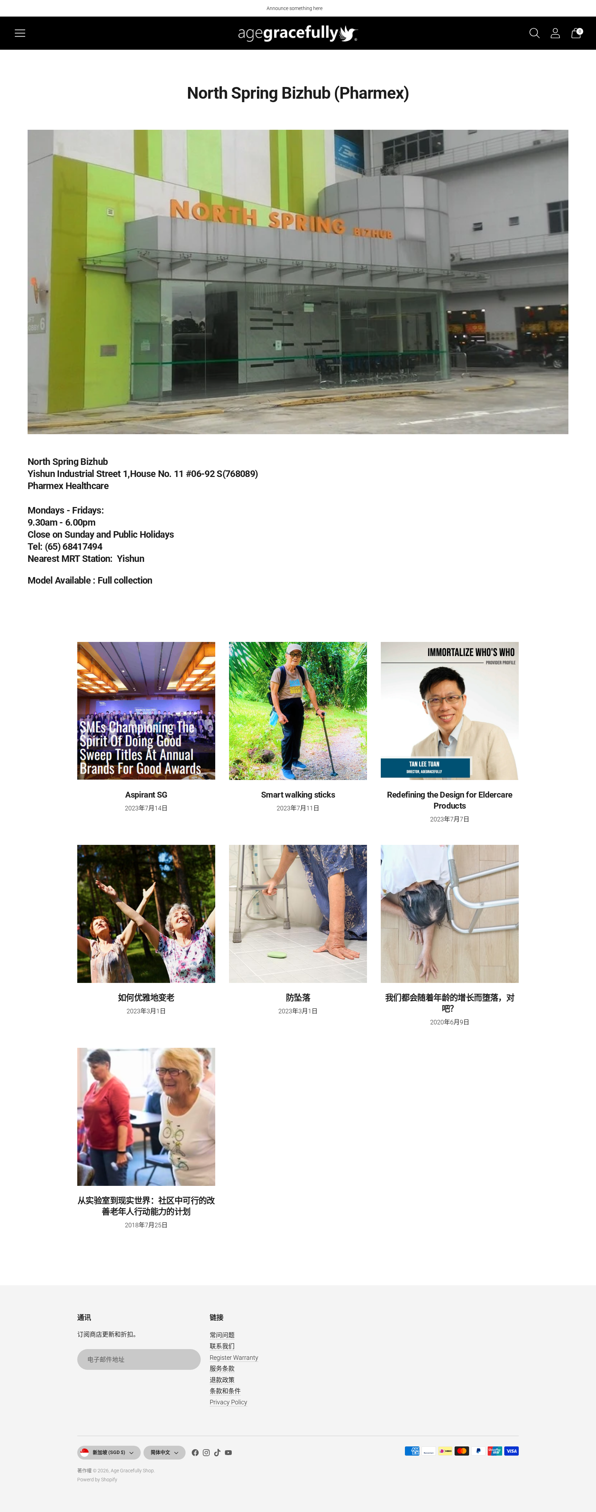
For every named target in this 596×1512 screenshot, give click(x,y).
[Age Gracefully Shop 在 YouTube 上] (228, 1454)
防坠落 (298, 998)
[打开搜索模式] (534, 33)
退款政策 (222, 1380)
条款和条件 (225, 1391)
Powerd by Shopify (97, 1479)
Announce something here (294, 8)
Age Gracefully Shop (132, 1470)
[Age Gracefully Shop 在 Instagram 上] (206, 1454)
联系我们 (222, 1346)
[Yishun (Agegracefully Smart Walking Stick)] (298, 282)
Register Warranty (234, 1357)
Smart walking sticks (298, 795)
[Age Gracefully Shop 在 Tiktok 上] (217, 1454)
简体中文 (160, 1452)
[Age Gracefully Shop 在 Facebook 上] (195, 1454)
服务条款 (222, 1368)
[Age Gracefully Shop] (298, 33)
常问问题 (222, 1335)
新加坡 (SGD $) (109, 1452)
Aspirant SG (146, 795)
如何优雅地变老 (146, 998)
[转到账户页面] (555, 33)
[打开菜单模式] (20, 33)
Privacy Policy (228, 1402)
